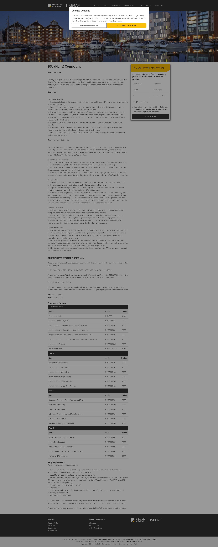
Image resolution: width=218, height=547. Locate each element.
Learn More (117, 21)
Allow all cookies (126, 26)
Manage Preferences (89, 25)
